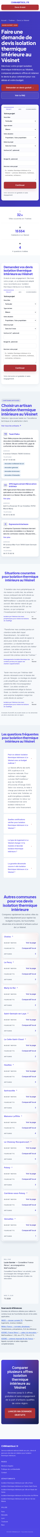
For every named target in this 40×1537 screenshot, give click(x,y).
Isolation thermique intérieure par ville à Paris (17, 1483)
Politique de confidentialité (10, 1469)
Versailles (8, 1219)
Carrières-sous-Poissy (14, 1193)
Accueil (3, 20)
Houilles (8, 1065)
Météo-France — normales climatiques (15, 1327)
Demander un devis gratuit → (20, 87)
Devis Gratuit (20, 7)
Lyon (3, 1518)
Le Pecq (8, 962)
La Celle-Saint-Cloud (14, 1039)
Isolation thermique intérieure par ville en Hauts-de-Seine (19, 1491)
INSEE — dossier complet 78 (12, 1320)
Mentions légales (7, 1466)
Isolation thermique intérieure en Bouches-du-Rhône (19, 1495)
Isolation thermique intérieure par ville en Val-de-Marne (18, 1500)
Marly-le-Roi (10, 988)
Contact (4, 1472)
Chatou (7, 937)
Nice (2, 1525)
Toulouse (4, 1521)
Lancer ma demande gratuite (20, 1413)
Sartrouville (9, 1091)
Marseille (4, 1515)
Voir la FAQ (20, 95)
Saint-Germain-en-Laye (15, 1014)
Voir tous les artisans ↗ (11, 426)
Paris (3, 1511)
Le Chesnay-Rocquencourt (16, 1142)
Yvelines (12, 20)
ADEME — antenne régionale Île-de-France (17, 1339)
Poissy (7, 1167)
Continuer (20, 185)
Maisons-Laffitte (12, 1116)
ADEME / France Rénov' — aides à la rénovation (19, 1333)
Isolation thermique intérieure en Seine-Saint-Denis (19, 1486)
